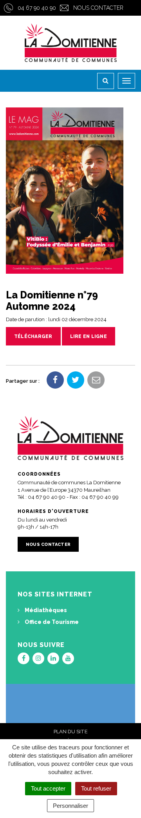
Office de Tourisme (51, 622)
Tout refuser (96, 788)
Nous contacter (98, 8)
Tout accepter (48, 788)
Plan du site (71, 731)
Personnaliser (70, 805)
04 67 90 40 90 (37, 8)
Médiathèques (45, 610)
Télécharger (33, 336)
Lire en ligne (88, 336)
